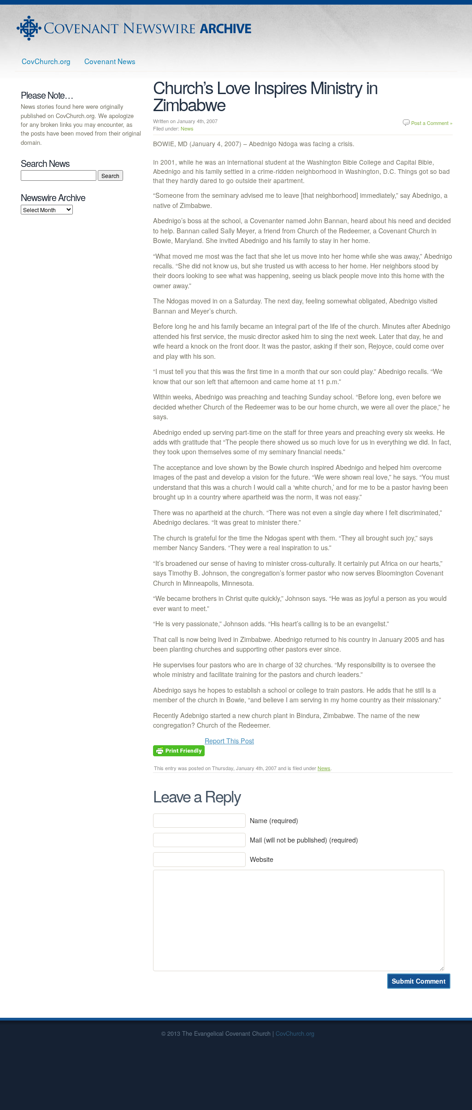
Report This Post (229, 740)
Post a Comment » (432, 122)
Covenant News (110, 61)
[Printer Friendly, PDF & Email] (179, 749)
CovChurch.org (46, 61)
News (187, 128)
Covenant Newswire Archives (135, 28)
